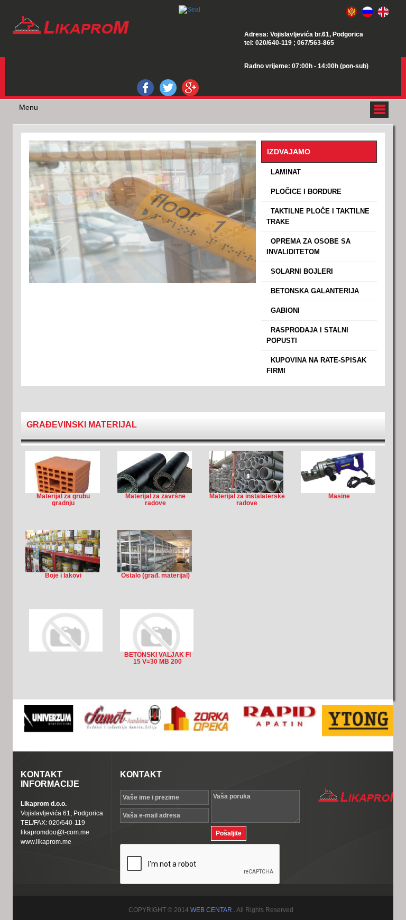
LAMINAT (283, 172)
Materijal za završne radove (155, 500)
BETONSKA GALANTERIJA (312, 291)
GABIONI (283, 310)
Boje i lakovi (63, 575)
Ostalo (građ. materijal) (155, 575)
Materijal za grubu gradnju (63, 500)
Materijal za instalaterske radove (247, 500)
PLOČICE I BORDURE (304, 192)
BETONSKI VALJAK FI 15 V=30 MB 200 (157, 658)
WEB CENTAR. (212, 910)
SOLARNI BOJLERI (299, 271)
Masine (339, 496)
